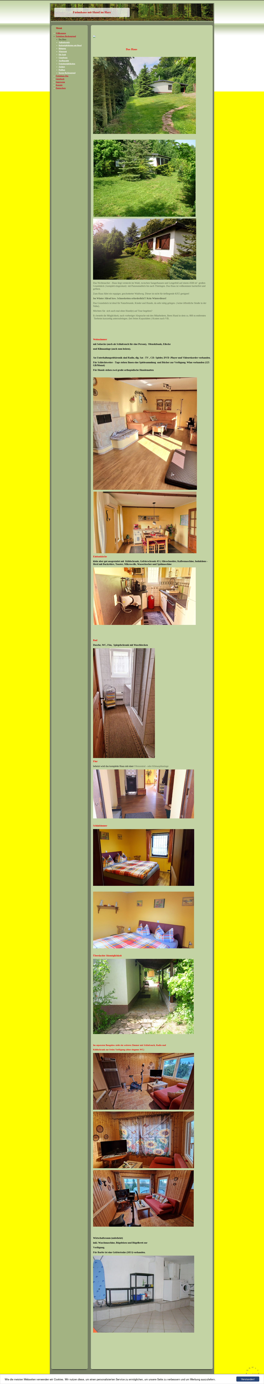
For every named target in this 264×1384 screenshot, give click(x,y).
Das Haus (62, 39)
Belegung (62, 48)
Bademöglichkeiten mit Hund (70, 45)
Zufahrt (62, 67)
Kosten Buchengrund (67, 73)
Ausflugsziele (64, 61)
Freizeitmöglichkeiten (67, 64)
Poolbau (62, 70)
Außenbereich (64, 42)
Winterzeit (63, 51)
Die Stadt (62, 55)
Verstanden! (248, 1379)
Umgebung (63, 58)
